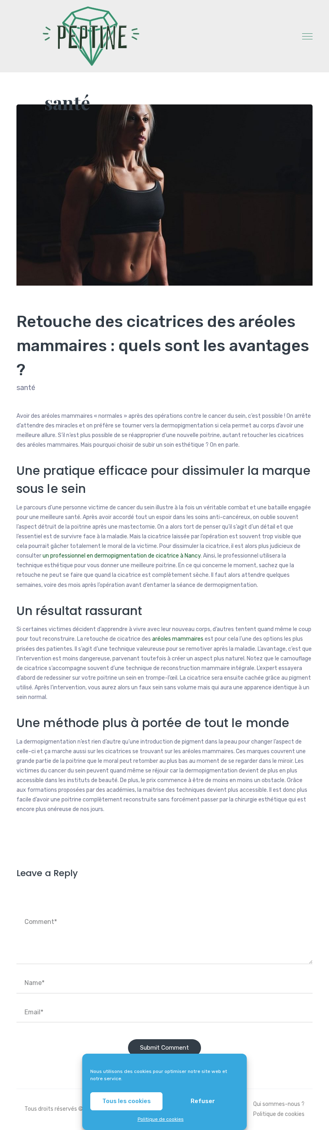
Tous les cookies (126, 1101)
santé (67, 102)
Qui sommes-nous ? (279, 1104)
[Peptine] (88, 36)
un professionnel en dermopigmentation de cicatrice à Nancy (122, 555)
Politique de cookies (161, 1119)
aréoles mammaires (177, 638)
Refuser (203, 1101)
